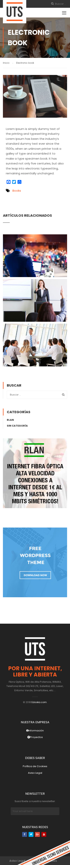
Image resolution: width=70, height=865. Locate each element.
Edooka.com (39, 702)
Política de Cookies (35, 766)
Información (36, 730)
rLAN (10, 420)
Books (16, 191)
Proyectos (36, 737)
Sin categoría (17, 426)
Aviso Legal (35, 773)
